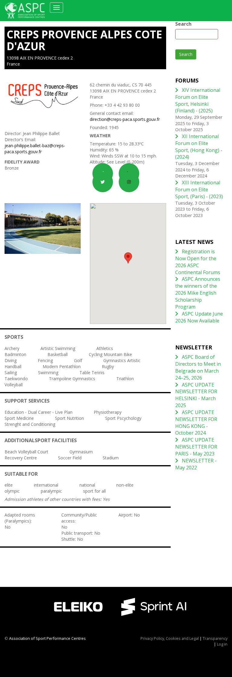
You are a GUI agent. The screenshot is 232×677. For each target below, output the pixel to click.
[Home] (27, 10)
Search (183, 24)
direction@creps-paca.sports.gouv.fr (125, 119)
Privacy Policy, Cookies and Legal (169, 638)
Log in (222, 644)
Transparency (215, 638)
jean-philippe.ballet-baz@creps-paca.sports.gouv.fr (35, 148)
